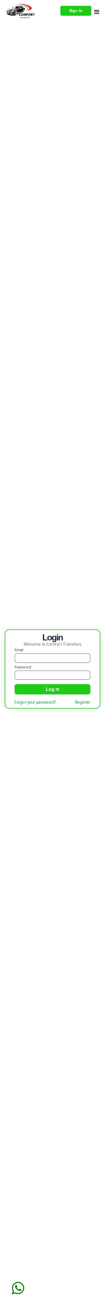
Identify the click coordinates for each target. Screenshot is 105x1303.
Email (19, 650)
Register (82, 702)
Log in (52, 689)
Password (23, 667)
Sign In (76, 10)
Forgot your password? (35, 702)
